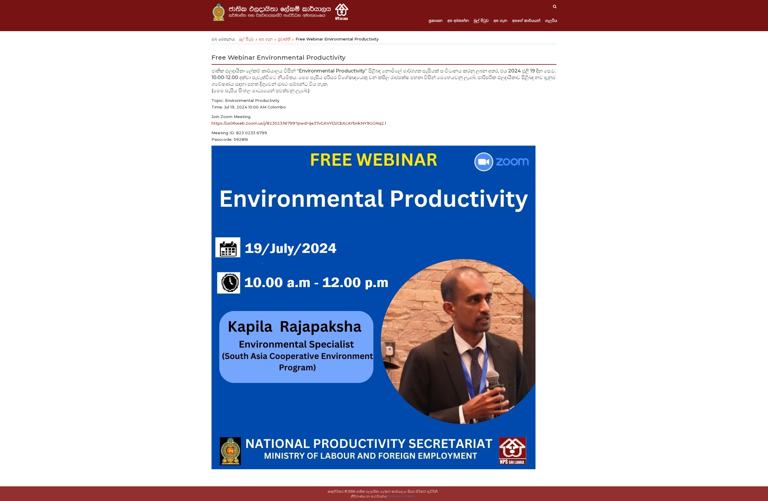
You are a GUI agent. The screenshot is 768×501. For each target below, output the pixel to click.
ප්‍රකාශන (435, 20)
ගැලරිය (551, 20)
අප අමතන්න (458, 20)
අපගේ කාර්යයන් (526, 20)
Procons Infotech (401, 496)
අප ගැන (500, 20)
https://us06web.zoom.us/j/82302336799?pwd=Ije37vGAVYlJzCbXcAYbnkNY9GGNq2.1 (299, 123)
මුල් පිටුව (481, 20)
